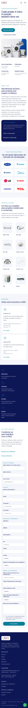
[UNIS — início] (4, 2)
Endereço (5, 521)
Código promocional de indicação (12, 581)
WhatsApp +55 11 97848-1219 (9, 452)
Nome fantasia (7, 472)
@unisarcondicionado (7, 456)
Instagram (3, 686)
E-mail (5, 496)
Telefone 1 (6, 503)
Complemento (6, 534)
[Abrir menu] (25, 2)
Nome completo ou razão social (12, 465)
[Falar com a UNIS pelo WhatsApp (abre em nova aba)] (25, 705)
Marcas (3, 656)
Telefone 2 (6, 510)
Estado (5, 555)
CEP (4, 541)
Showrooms (4, 661)
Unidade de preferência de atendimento (14, 562)
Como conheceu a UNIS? (9, 588)
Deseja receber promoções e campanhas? (11, 596)
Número (5, 527)
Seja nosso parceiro (8, 30)
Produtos (3, 659)
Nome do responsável (9, 489)
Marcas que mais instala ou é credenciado (11, 573)
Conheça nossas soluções (9, 34)
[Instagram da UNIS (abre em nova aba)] (21, 2)
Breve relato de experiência (11, 603)
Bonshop (3, 694)
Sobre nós (3, 654)
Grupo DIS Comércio (6, 692)
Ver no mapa (7, 330)
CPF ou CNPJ (6, 479)
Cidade (5, 548)
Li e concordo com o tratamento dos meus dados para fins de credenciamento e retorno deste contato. (15, 618)
